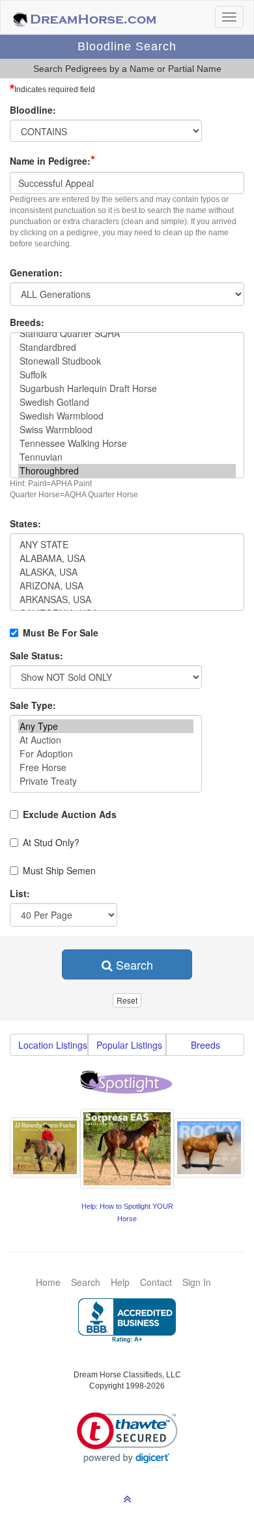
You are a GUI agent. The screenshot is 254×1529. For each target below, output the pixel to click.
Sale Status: (36, 655)
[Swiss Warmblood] (127, 429)
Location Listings (52, 1044)
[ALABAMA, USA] (127, 558)
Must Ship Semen (59, 870)
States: (25, 523)
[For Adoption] (105, 754)
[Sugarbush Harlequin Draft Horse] (127, 388)
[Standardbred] (127, 347)
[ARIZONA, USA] (127, 586)
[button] (127, 1437)
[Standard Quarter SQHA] (127, 333)
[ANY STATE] (127, 544)
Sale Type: (33, 705)
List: (20, 893)
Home (48, 1282)
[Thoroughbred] (127, 471)
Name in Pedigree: (52, 160)
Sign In (196, 1282)
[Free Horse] (105, 767)
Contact (156, 1282)
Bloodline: (33, 109)
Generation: (36, 272)
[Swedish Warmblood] (127, 416)
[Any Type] (105, 726)
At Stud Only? (51, 842)
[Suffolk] (127, 375)
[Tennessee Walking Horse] (127, 443)
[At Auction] (105, 740)
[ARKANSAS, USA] (127, 599)
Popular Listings (129, 1044)
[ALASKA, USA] (127, 572)
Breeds (205, 1044)
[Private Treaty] (105, 781)
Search (133, 964)
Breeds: (27, 322)
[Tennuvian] (127, 457)
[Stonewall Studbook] (127, 361)
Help (120, 1282)
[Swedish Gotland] (127, 402)
